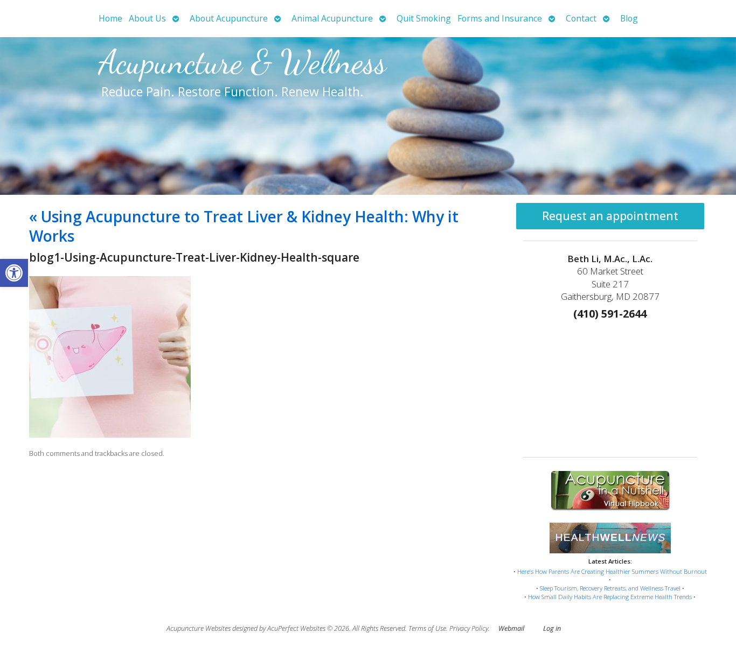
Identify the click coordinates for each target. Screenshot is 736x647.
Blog (629, 18)
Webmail (511, 628)
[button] (14, 273)
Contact (581, 18)
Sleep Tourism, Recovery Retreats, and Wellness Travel (610, 588)
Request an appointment (610, 215)
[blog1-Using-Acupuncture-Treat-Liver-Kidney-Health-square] (110, 435)
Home (110, 18)
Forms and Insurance (499, 18)
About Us (147, 18)
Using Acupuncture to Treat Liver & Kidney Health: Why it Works (244, 226)
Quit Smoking (424, 18)
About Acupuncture (229, 18)
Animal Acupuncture (332, 18)
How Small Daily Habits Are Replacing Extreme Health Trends (610, 597)
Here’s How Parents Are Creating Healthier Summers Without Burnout (612, 571)
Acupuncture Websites (198, 628)
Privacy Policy (468, 628)
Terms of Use (427, 628)
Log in (552, 628)
